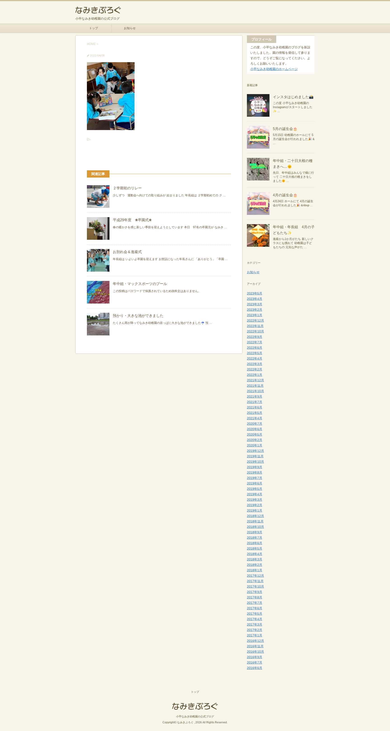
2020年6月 (254, 429)
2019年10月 (255, 461)
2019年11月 (255, 456)
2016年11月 (255, 646)
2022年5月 (254, 353)
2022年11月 (255, 326)
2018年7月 (254, 537)
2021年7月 (254, 402)
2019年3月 (254, 499)
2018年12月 (255, 516)
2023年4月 (254, 299)
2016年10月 (255, 651)
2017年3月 (254, 624)
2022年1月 (254, 375)
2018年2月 (254, 565)
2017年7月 (254, 603)
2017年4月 (254, 619)
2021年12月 (255, 380)
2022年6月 (254, 347)
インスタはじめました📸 (293, 97)
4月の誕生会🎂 (285, 195)
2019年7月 (254, 478)
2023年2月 (254, 309)
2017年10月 (255, 586)
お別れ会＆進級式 (127, 252)
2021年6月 (254, 407)
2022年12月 (255, 320)
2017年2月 (254, 630)
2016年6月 (254, 668)
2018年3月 (254, 559)
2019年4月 (254, 494)
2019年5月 (254, 489)
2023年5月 (254, 293)
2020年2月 (254, 440)
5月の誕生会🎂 (285, 129)
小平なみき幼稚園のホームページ (274, 69)
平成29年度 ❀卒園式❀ (132, 220)
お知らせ (130, 28)
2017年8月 (254, 597)
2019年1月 (254, 510)
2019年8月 (254, 472)
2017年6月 (254, 608)
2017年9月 (254, 592)
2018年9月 (254, 532)
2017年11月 (255, 581)
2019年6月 (254, 483)
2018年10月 (255, 527)
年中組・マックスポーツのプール (140, 284)
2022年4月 (254, 358)
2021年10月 (255, 391)
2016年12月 (255, 641)
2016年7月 (254, 662)
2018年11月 (255, 521)
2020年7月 (254, 423)
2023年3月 (254, 304)
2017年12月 (255, 575)
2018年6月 (254, 543)
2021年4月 (254, 418)
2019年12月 (255, 451)
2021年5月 (254, 413)
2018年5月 (254, 548)
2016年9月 (254, 657)
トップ (93, 28)
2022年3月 (254, 364)
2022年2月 (254, 369)
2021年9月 (254, 396)
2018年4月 (254, 554)
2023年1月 (254, 315)
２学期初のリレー (127, 188)
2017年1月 (254, 635)
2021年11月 (255, 385)
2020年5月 (254, 434)
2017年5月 (254, 613)
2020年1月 (254, 445)
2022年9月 (254, 337)
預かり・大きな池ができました (138, 316)
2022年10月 (255, 331)
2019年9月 (254, 467)
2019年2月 (254, 505)
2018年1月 (254, 570)
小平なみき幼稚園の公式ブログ (195, 716)
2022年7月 (254, 342)
